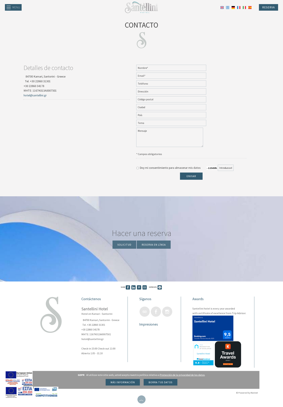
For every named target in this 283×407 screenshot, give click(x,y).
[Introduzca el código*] (229, 169)
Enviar (191, 176)
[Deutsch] (233, 7)
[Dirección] (174, 92)
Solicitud (124, 244)
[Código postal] (174, 100)
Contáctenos (91, 299)
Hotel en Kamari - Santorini (96, 313)
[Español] (249, 7)
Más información (123, 382)
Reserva (268, 7)
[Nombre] (174, 69)
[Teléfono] (174, 84)
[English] (222, 7)
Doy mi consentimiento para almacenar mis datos (170, 168)
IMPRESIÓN (153, 287)
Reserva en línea (154, 244)
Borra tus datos (160, 382)
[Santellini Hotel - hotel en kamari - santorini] (141, 7)
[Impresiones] (142, 335)
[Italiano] (244, 7)
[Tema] (174, 124)
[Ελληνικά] (228, 7)
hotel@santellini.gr (35, 95)
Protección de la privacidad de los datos (182, 375)
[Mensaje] (173, 139)
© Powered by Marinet (247, 392)
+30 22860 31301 (40, 81)
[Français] (239, 7)
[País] (174, 116)
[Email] (174, 76)
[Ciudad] (174, 108)
